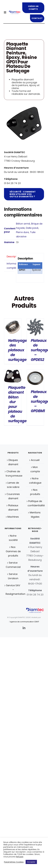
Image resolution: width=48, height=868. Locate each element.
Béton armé (23, 223)
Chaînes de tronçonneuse (13, 473)
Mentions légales (35, 514)
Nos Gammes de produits (13, 551)
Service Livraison (13, 576)
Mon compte (35, 469)
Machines (13, 516)
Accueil (35, 460)
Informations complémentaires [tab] (10, 265)
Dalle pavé (32, 228)
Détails (12, 327)
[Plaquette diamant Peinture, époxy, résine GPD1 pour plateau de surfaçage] (24, 123)
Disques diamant (13, 462)
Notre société (13, 538)
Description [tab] (10, 256)
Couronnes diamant (13, 496)
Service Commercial (13, 565)
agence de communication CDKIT (24, 621)
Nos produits (35, 492)
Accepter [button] (31, 862)
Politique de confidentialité (35, 503)
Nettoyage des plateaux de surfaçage (17, 350)
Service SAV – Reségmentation (13, 590)
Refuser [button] (19, 856)
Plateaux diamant (13, 507)
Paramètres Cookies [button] (14, 862)
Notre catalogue (35, 480)
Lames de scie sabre (13, 485)
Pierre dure (22, 232)
